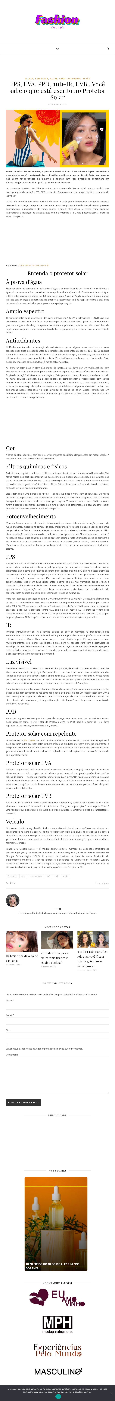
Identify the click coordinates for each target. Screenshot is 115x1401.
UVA (48, 876)
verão (65, 876)
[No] (111, 1393)
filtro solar (29, 740)
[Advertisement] (60, 67)
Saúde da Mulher (70, 78)
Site (8, 1030)
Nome (10, 1000)
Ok (58, 1396)
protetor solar (36, 876)
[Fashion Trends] (57, 21)
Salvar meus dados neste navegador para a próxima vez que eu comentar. (44, 1048)
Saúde (54, 78)
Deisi (12, 883)
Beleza (29, 78)
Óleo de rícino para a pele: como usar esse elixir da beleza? (55, 957)
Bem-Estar (41, 78)
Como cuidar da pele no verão (34, 265)
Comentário (12, 1054)
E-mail (10, 1015)
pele (23, 876)
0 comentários (102, 883)
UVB (56, 876)
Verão (86, 78)
